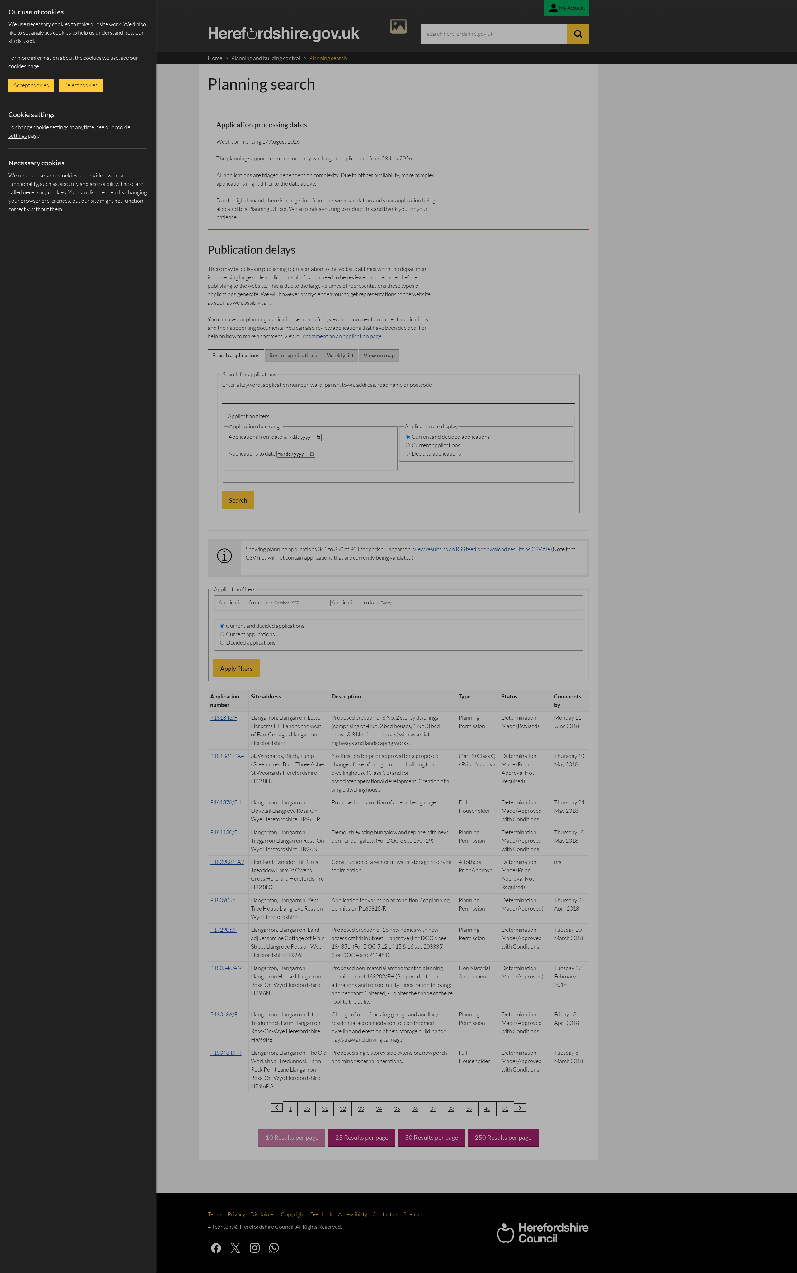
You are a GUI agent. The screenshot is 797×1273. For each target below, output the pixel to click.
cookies (17, 66)
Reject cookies (81, 85)
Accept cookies (31, 85)
